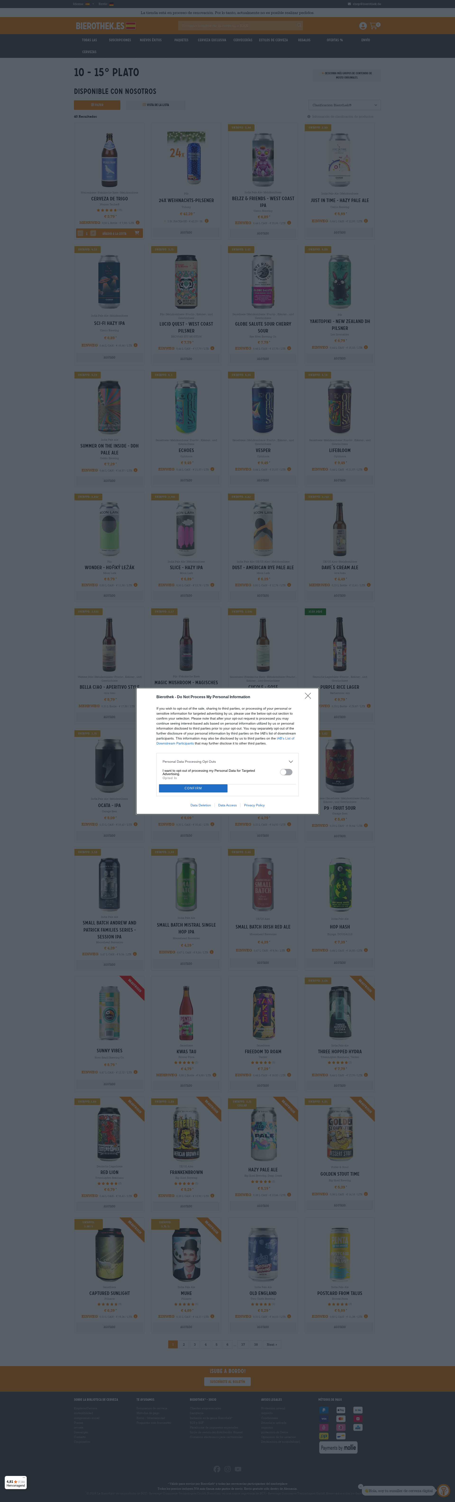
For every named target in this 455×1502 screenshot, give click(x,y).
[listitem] (227, 761)
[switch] (286, 772)
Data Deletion (201, 805)
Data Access (227, 805)
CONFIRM (193, 788)
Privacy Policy (254, 805)
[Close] (309, 697)
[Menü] (24, 1479)
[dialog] (227, 751)
